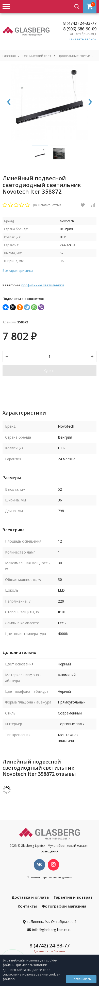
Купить (49, 370)
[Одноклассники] (20, 307)
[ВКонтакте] (6, 307)
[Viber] (41, 307)
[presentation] (9, 102)
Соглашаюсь (81, 979)
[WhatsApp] (34, 307)
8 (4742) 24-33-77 (79, 23)
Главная (9, 55)
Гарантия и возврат (73, 897)
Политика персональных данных (50, 877)
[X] (13, 307)
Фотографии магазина (64, 906)
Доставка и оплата (30, 897)
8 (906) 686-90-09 (79, 29)
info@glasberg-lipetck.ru (52, 929)
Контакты (27, 906)
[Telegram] (27, 307)
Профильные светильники (42, 285)
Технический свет (36, 55)
